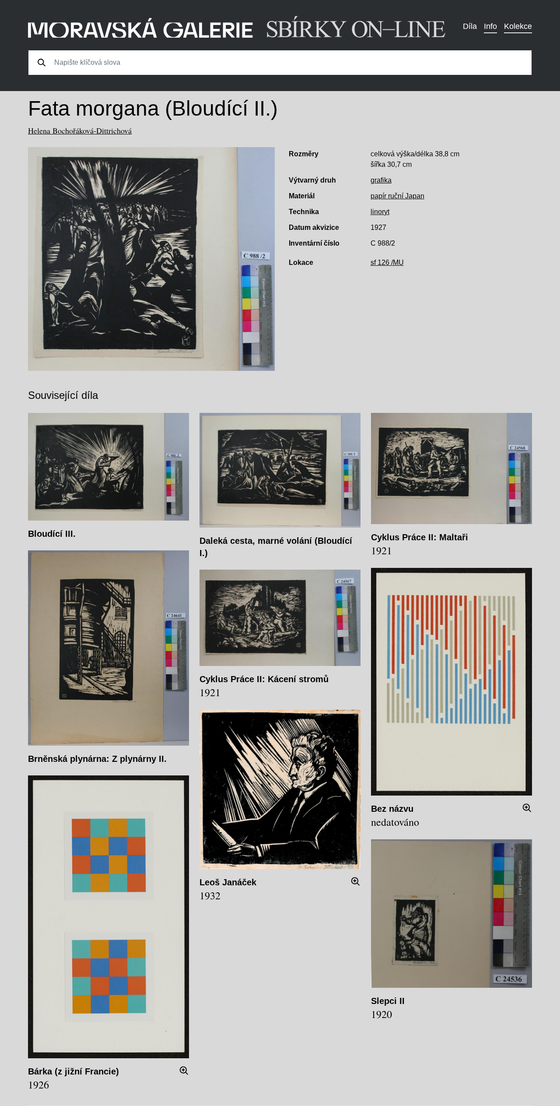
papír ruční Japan (397, 196)
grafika (381, 180)
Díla (470, 26)
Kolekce (518, 26)
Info (490, 26)
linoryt (380, 211)
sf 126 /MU (387, 262)
